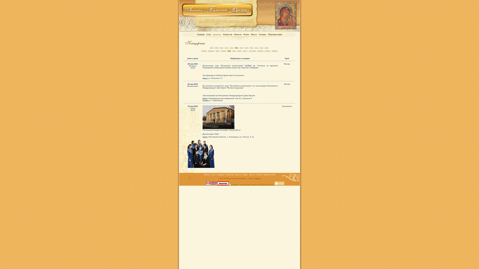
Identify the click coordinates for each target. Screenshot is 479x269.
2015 (246, 48)
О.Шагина (257, 178)
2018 (261, 48)
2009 (216, 48)
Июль (239, 51)
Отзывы (262, 34)
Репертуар (227, 34)
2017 (256, 48)
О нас (208, 34)
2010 (221, 48)
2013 (236, 48)
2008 (211, 48)
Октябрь (260, 51)
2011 (226, 48)
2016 (251, 48)
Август (245, 51)
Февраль (211, 51)
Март (218, 51)
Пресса (254, 34)
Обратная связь (275, 34)
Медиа (246, 34)
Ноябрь (267, 51)
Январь (204, 51)
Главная (201, 34)
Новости (238, 34)
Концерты (217, 34)
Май (229, 51)
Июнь (234, 51)
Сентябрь (252, 51)
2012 (231, 48)
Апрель (223, 51)
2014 (241, 48)
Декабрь (275, 51)
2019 (266, 48)
